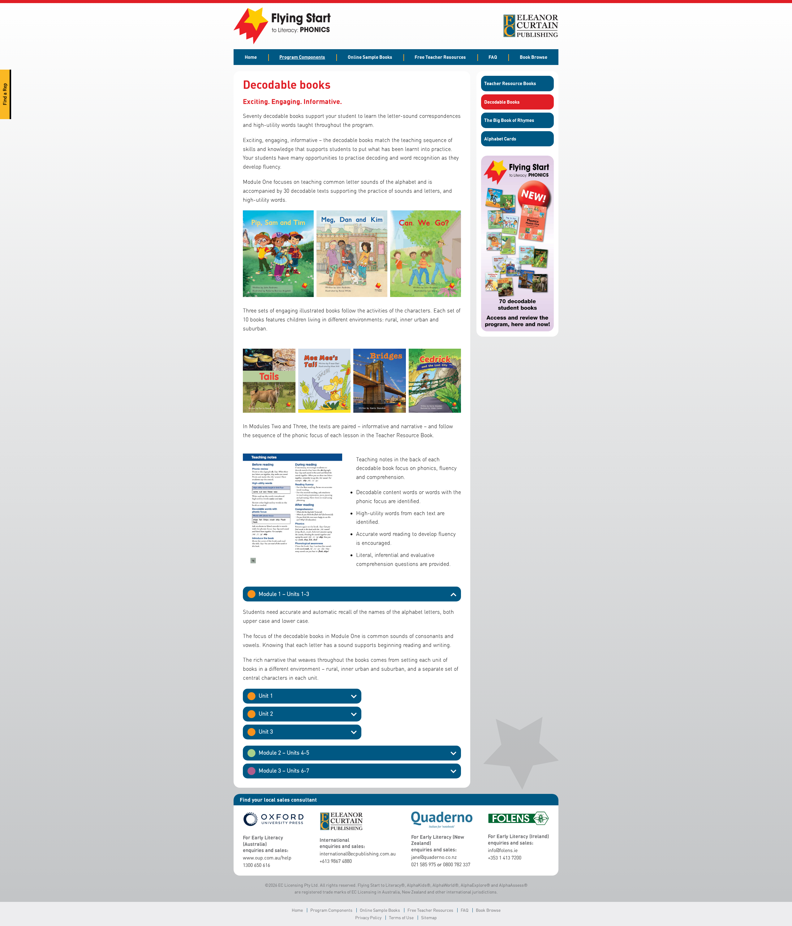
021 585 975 (423, 864)
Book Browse (533, 57)
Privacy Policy (368, 917)
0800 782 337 (456, 864)
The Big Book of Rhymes (509, 120)
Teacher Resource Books (510, 83)
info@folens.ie (503, 850)
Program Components (302, 57)
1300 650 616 (256, 865)
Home (251, 57)
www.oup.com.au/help (267, 858)
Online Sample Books (370, 57)
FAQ (493, 57)
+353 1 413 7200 (504, 858)
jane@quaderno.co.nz (434, 857)
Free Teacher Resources (440, 57)
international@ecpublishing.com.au (358, 854)
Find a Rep (5, 95)
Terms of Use (401, 917)
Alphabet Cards (500, 138)
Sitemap (429, 917)
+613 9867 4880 (336, 861)
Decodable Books (502, 102)
